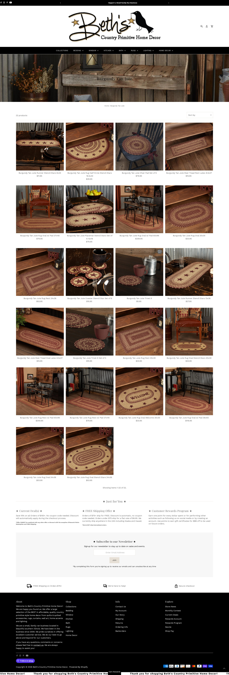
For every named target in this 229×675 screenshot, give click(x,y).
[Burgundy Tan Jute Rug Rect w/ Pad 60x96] (40, 391)
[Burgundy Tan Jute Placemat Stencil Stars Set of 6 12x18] (90, 209)
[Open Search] (202, 26)
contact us (38, 645)
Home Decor (165, 50)
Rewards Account (173, 619)
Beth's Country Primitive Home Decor (50, 667)
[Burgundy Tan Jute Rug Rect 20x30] (139, 332)
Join (114, 560)
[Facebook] (1, 3)
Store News (170, 606)
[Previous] (60, 3)
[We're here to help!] (105, 587)
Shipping (119, 619)
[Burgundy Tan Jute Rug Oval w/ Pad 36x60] (189, 391)
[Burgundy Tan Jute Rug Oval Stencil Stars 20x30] (189, 332)
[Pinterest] (7, 3)
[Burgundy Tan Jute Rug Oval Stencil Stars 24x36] (90, 451)
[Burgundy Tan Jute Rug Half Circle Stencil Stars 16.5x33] (90, 147)
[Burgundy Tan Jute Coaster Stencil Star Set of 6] (90, 272)
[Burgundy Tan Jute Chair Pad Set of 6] (139, 147)
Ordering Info (121, 627)
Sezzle (168, 627)
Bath (121, 50)
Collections (62, 50)
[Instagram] (4, 3)
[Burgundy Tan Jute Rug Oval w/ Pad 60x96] (139, 209)
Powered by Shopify (78, 667)
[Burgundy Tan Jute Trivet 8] (139, 272)
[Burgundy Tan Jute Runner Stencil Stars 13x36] (189, 272)
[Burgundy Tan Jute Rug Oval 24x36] (40, 451)
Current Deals (171, 615)
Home (106, 106)
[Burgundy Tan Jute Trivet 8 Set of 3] (90, 332)
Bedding (77, 50)
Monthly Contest (173, 610)
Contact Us (120, 606)
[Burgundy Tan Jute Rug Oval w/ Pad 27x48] (40, 209)
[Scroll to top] (224, 668)
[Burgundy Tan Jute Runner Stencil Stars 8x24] (40, 147)
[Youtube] (10, 3)
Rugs (133, 50)
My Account (120, 610)
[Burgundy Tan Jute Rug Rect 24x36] (40, 272)
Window (93, 50)
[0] (212, 26)
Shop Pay (169, 631)
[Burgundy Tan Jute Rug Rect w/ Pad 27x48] (90, 391)
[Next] (168, 3)
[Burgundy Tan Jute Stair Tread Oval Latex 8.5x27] (40, 332)
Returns (119, 623)
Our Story (120, 615)
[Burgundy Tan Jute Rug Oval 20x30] (189, 209)
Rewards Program (173, 623)
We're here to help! (117, 586)
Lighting (147, 50)
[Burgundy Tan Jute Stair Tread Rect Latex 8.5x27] (189, 147)
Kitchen (108, 50)
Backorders (120, 631)
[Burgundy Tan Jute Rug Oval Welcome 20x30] (139, 391)
